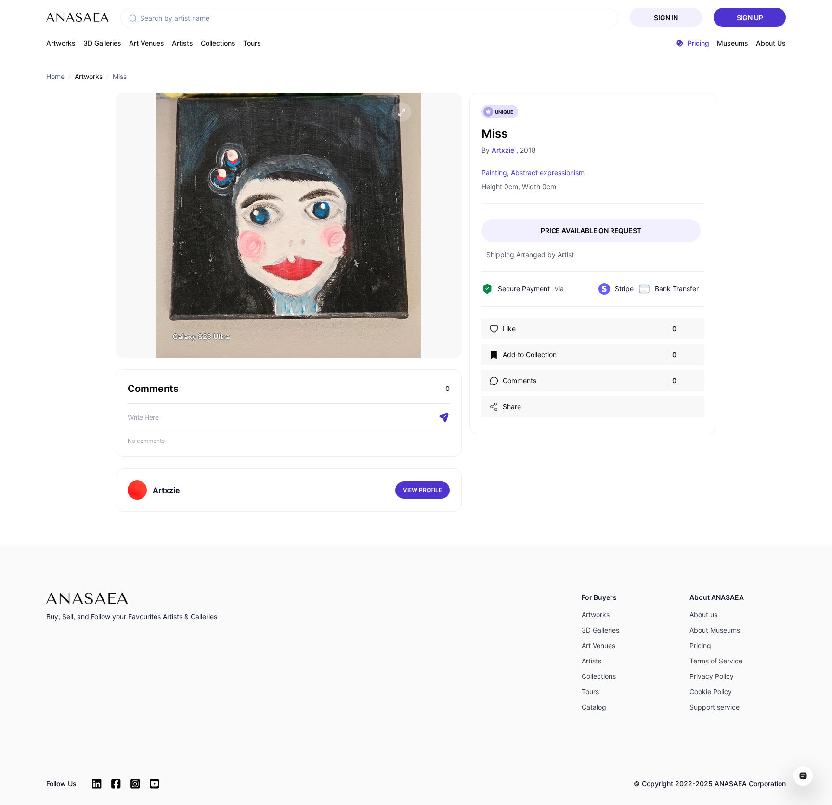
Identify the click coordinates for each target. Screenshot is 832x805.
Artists (182, 43)
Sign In (666, 17)
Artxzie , (505, 150)
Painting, (495, 173)
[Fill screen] (401, 112)
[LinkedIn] (97, 784)
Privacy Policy (711, 676)
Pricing (700, 645)
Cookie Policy (710, 692)
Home (55, 76)
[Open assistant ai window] (803, 776)
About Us (771, 43)
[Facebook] (116, 784)
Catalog (594, 707)
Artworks (61, 43)
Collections (218, 43)
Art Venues (146, 43)
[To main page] (77, 17)
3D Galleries (102, 43)
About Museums (714, 630)
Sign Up (750, 17)
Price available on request (591, 230)
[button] (133, 18)
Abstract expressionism (548, 173)
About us (703, 614)
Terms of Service (715, 661)
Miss (120, 76)
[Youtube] (154, 784)
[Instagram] (135, 784)
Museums (732, 43)
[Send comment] (444, 417)
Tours (252, 43)
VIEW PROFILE (422, 489)
